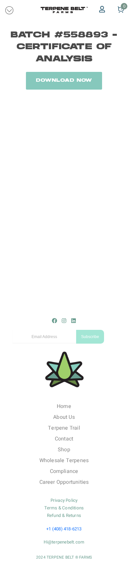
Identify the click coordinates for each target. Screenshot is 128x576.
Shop (64, 450)
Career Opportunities (64, 482)
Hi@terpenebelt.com (64, 542)
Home (64, 406)
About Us (64, 417)
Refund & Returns (64, 515)
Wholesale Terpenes (64, 460)
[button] (9, 9)
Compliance (64, 471)
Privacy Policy (64, 500)
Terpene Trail (64, 428)
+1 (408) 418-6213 (63, 529)
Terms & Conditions (64, 508)
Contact (64, 439)
